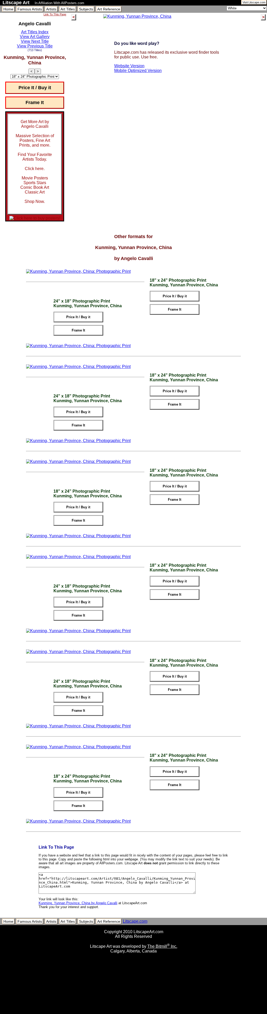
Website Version (129, 66)
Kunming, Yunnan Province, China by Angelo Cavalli (78, 903)
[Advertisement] (133, 1012)
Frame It (35, 102)
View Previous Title (35, 46)
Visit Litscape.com (253, 2)
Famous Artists (29, 9)
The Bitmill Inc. (162, 946)
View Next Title (35, 41)
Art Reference (108, 9)
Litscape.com (135, 921)
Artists (51, 9)
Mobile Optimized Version (138, 70)
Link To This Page (55, 14)
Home (8, 9)
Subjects (86, 9)
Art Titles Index (34, 32)
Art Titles (67, 9)
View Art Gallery (35, 36)
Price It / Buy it (35, 87)
